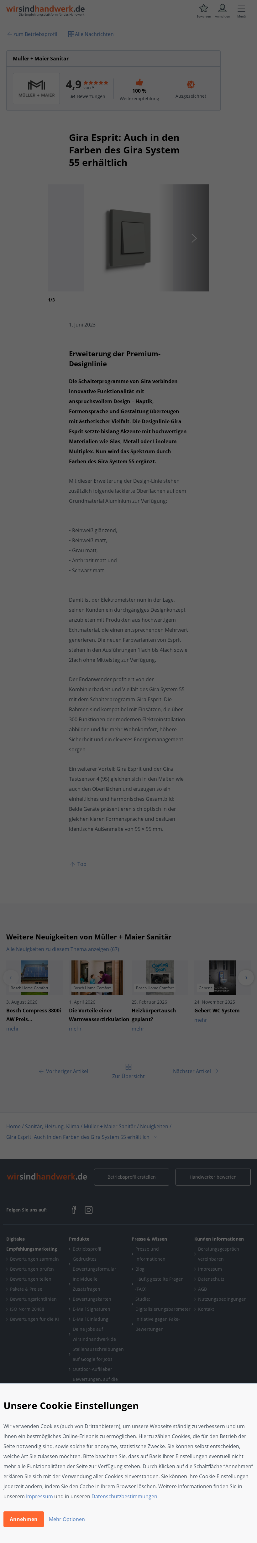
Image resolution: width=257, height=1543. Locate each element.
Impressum (39, 1496)
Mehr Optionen (67, 1519)
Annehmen (24, 1519)
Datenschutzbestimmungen (124, 1496)
